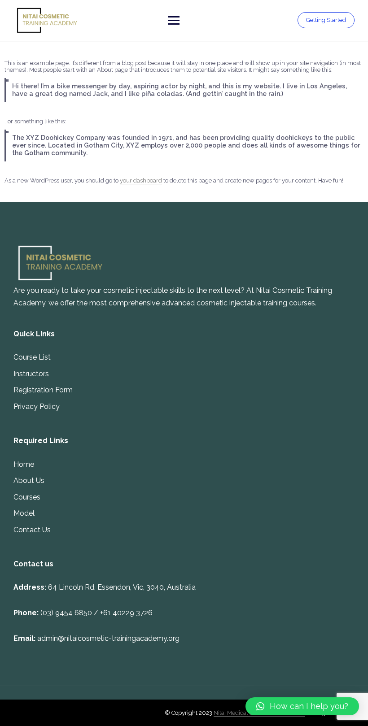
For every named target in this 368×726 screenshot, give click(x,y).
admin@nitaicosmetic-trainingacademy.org (108, 638)
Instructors (31, 374)
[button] (302, 706)
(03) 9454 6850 (66, 613)
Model (24, 513)
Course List (32, 357)
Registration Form (43, 390)
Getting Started (326, 20)
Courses (26, 497)
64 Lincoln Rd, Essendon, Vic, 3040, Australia (122, 587)
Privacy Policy (36, 406)
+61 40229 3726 (126, 613)
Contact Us (32, 530)
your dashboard (141, 180)
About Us (28, 480)
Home (23, 464)
